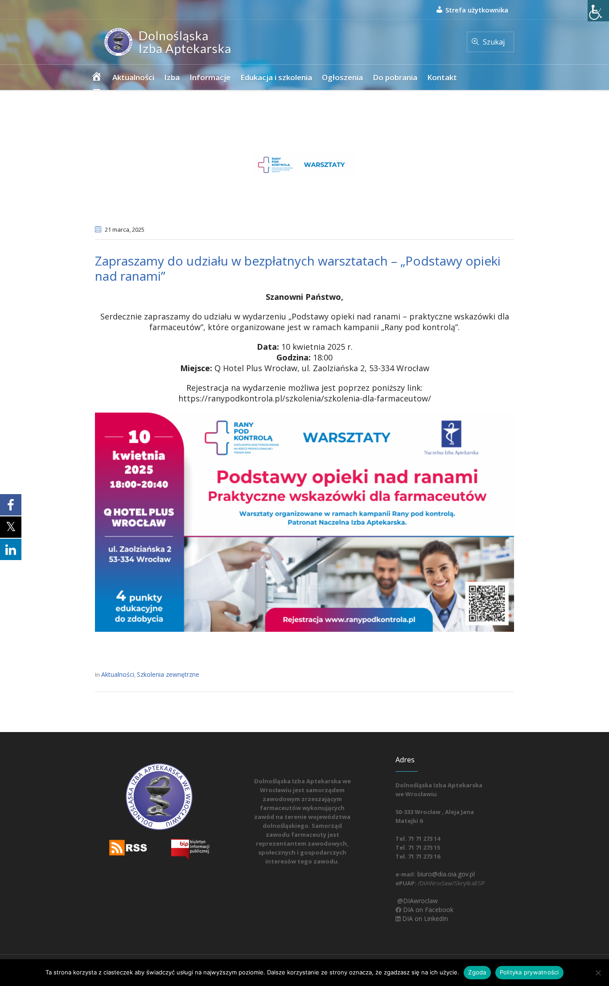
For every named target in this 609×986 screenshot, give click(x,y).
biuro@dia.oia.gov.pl (445, 874)
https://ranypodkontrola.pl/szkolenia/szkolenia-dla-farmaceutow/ (304, 398)
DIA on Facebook (427, 909)
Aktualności (117, 674)
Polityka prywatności (529, 972)
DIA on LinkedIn (424, 918)
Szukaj (494, 42)
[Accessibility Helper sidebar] (598, 10)
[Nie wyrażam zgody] (597, 972)
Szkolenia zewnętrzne (168, 674)
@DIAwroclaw (416, 900)
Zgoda (477, 972)
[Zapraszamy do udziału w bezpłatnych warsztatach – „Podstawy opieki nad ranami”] (304, 163)
